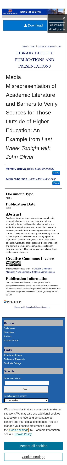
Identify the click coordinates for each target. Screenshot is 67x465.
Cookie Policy (23, 434)
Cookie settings (18, 430)
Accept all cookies (33, 446)
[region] (33, 434)
